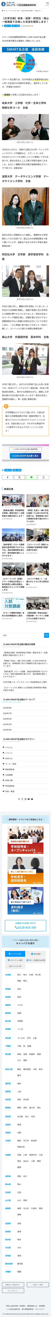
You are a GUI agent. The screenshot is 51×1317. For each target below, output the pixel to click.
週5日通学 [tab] (37, 954)
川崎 (35, 1069)
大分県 (8, 1247)
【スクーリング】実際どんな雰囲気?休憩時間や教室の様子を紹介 (25, 688)
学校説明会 (9, 786)
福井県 (8, 1083)
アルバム (9, 747)
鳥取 (19, 1176)
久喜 (35, 1038)
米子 (25, 1176)
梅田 (19, 1140)
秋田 (19, 997)
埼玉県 (8, 1038)
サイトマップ (39, 1309)
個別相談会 (9, 769)
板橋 (39, 1054)
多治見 (26, 1099)
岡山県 (8, 1184)
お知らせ (7, 26)
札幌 (31, 974)
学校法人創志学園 (12, 1306)
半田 (33, 1116)
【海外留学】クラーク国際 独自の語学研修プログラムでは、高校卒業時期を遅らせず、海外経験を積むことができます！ (25, 674)
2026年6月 (7, 718)
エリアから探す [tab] (16, 954)
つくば (20, 1029)
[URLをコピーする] (43, 477)
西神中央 (33, 1154)
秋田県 (8, 997)
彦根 (19, 1124)
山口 (19, 1200)
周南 (25, 1200)
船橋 (29, 1046)
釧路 (19, 981)
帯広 (25, 981)
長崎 (19, 1231)
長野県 (8, 1091)
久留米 (34, 1208)
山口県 (8, 1200)
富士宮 (32, 1107)
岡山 (19, 1184)
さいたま (21, 1038)
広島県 (8, 1192)
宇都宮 (20, 1021)
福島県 (8, 1005)
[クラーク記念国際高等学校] (18, 4)
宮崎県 (8, 1255)
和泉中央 (21, 1146)
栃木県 (8, 1021)
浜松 (25, 1107)
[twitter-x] (22, 799)
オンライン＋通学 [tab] (16, 960)
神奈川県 (9, 1069)
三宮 (25, 1154)
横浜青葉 (27, 1069)
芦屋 (19, 1154)
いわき (20, 1005)
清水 (39, 1107)
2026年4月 (7, 729)
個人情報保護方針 (28, 1309)
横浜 (19, 1069)
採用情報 (42, 1306)
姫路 (19, 1167)
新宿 (19, 1054)
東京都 (8, 1054)
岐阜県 (8, 1099)
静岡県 (8, 1107)
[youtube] (28, 799)
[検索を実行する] (46, 635)
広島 (19, 1192)
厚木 (41, 1069)
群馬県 (8, 1013)
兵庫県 (8, 1154)
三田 (41, 1154)
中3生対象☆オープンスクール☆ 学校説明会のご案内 (25, 682)
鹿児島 (20, 1263)
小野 (33, 1161)
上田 (19, 1091)
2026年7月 (7, 713)
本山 (27, 1116)
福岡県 (8, 1208)
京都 (19, 1132)
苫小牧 (38, 974)
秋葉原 (32, 1054)
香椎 (19, 1214)
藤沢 (19, 1075)
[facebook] (19, 799)
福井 (19, 1083)
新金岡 (34, 1140)
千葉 (19, 1046)
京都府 (8, 1132)
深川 (19, 974)
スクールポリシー (13, 1291)
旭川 (25, 974)
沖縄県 (8, 1271)
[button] (47, 4)
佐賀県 (8, 1223)
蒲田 (25, 1060)
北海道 (8, 974)
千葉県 (8, 1046)
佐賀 (19, 1223)
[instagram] (25, 799)
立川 (19, 1060)
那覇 (19, 1271)
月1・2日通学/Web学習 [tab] (37, 960)
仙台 (19, 989)
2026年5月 (7, 724)
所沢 (29, 1038)
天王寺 (26, 1140)
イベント (9, 753)
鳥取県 (8, 1176)
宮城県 (8, 989)
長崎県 (8, 1231)
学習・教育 (15, 26)
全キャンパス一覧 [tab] (15, 966)
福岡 (19, 1208)
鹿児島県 (9, 1263)
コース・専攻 (10, 764)
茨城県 (8, 1029)
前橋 (19, 1013)
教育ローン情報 (38, 1285)
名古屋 (20, 1116)
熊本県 (8, 1239)
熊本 (19, 1239)
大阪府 (8, 1140)
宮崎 (19, 1255)
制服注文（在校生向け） (13, 1285)
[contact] (32, 799)
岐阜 (19, 1099)
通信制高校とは (32, 1306)
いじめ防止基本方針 (13, 1309)
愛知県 (8, 1116)
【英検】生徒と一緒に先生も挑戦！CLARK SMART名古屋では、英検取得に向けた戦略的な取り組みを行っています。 (25, 663)
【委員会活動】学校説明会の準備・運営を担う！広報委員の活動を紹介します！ (25, 653)
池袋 (25, 1054)
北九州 (26, 1208)
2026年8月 (7, 707)
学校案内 (22, 1306)
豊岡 (39, 1161)
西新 (41, 1208)
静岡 (19, 1107)
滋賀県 (8, 1124)
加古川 (26, 1161)
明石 (19, 1161)
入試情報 (9, 775)
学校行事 (9, 780)
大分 (19, 1247)
